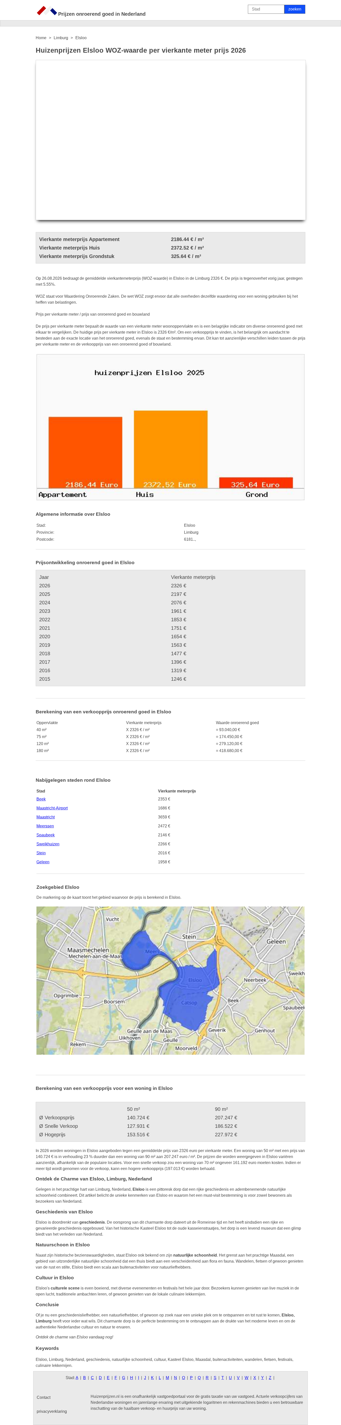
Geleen (42, 862)
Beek (41, 799)
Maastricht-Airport (52, 808)
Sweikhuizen (47, 844)
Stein (41, 853)
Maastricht (45, 817)
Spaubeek (45, 835)
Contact (43, 1397)
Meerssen (45, 826)
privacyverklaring (52, 1411)
